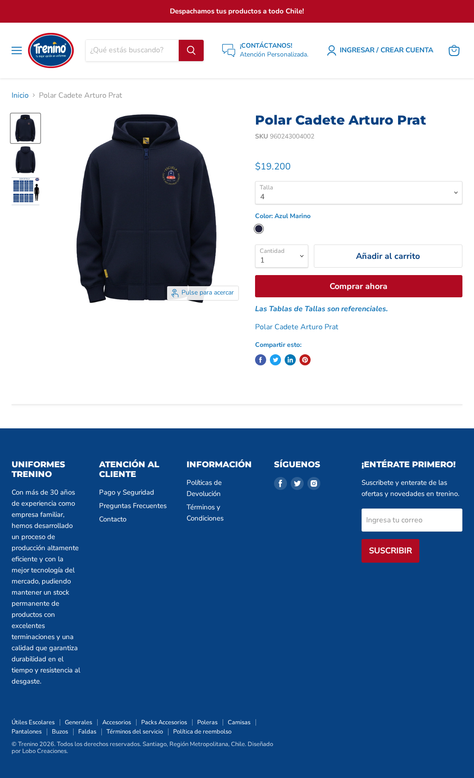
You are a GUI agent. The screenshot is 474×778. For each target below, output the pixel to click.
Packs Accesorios (164, 722)
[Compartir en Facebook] (260, 359)
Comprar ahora (358, 286)
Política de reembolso (202, 732)
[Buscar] (191, 50)
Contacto (112, 519)
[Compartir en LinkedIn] (290, 359)
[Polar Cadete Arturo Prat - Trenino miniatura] (25, 128)
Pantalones (27, 732)
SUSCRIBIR (390, 550)
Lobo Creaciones (44, 751)
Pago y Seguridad (126, 492)
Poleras (207, 722)
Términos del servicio (134, 732)
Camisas (239, 722)
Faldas (87, 732)
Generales (78, 722)
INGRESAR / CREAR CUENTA (386, 50)
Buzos (60, 732)
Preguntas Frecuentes (133, 505)
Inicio (20, 95)
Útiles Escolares (33, 722)
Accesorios (116, 722)
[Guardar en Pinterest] (305, 359)
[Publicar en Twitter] (275, 359)
